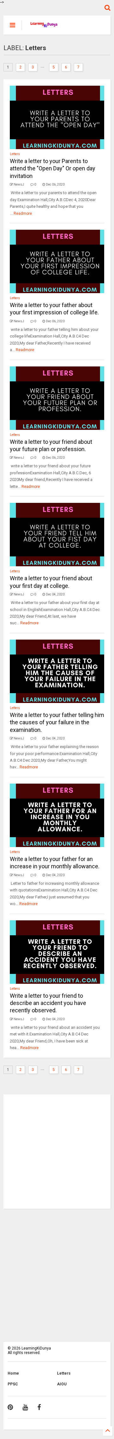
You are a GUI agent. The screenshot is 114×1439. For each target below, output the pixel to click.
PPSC (13, 1384)
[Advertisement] (57, 1151)
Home (13, 1373)
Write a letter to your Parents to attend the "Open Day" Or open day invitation (52, 168)
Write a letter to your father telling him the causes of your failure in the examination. (57, 722)
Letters (15, 154)
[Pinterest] (10, 1407)
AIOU (61, 1384)
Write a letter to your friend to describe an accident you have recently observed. (48, 1003)
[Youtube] (25, 1407)
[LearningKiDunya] (44, 27)
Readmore (23, 213)
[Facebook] (39, 1407)
